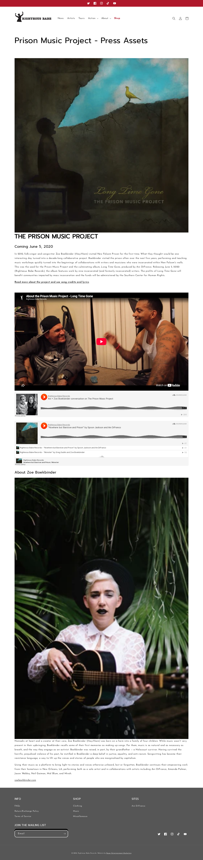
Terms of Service (23, 816)
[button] (93, 18)
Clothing (77, 806)
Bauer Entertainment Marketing (118, 853)
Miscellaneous (80, 816)
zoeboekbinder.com (25, 780)
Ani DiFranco (138, 806)
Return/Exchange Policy (27, 811)
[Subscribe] (64, 833)
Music (76, 811)
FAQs (17, 806)
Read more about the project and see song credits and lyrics (52, 282)
